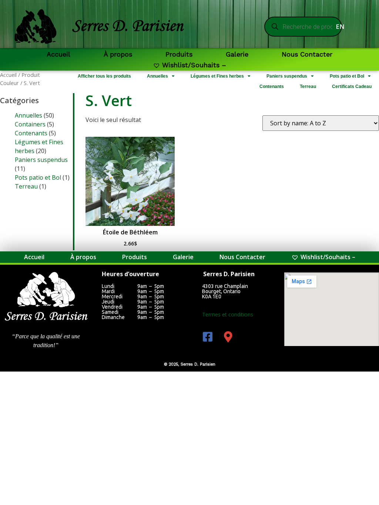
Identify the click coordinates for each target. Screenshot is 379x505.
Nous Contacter (307, 54)
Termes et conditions (227, 314)
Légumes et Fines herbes (217, 76)
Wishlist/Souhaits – (194, 65)
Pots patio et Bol (347, 76)
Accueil (58, 54)
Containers (30, 124)
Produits (178, 54)
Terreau (308, 86)
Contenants (271, 86)
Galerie (237, 54)
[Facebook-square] (207, 336)
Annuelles (157, 76)
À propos (118, 54)
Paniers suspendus (286, 76)
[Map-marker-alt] (228, 336)
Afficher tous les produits (104, 76)
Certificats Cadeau (352, 86)
